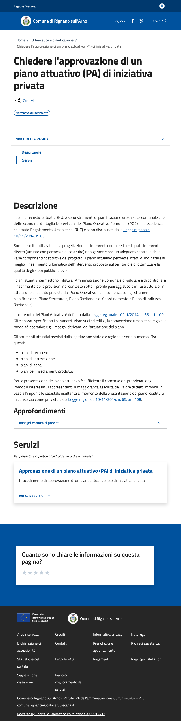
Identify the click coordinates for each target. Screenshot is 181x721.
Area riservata (28, 634)
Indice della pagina (32, 139)
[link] (36, 495)
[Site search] (164, 21)
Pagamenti (101, 659)
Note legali (139, 634)
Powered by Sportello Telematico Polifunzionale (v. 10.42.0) (61, 714)
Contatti (61, 643)
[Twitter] (139, 21)
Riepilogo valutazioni (146, 659)
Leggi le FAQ (64, 659)
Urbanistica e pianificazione (53, 40)
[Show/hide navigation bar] (7, 21)
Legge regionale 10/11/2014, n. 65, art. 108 (104, 399)
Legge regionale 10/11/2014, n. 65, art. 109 (127, 315)
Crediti (60, 634)
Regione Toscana (25, 6)
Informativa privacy (107, 634)
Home (20, 40)
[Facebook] (130, 21)
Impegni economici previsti (39, 422)
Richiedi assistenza (145, 643)
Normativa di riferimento (32, 112)
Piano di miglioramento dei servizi (68, 682)
